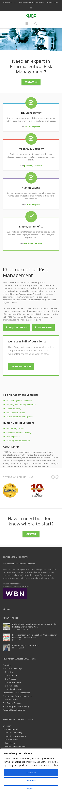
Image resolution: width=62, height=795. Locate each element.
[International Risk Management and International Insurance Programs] (15, 593)
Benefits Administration (15, 736)
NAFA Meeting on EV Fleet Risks (26, 645)
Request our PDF (17, 327)
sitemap (6, 609)
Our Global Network (13, 689)
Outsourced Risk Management (19, 416)
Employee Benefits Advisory (18, 432)
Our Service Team (13, 682)
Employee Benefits (11, 729)
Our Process (10, 679)
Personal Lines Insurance (14, 710)
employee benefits (33, 243)
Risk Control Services (15, 412)
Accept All (31, 772)
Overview (7, 665)
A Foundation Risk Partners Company (19, 563)
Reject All (31, 788)
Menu (31, 8)
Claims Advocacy (13, 408)
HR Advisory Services (15, 428)
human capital (33, 204)
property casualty (33, 165)
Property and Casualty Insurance (21, 404)
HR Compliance (13, 436)
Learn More (24, 586)
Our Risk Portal (11, 685)
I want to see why (21, 366)
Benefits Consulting (13, 732)
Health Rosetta (11, 739)
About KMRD (44, 327)
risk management (33, 126)
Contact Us (31, 82)
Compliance (10, 743)
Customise (31, 780)
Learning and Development (18, 440)
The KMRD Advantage (12, 668)
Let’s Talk (31, 534)
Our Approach (11, 675)
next (57, 477)
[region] (31, 771)
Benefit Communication (15, 746)
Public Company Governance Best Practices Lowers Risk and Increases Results (35, 636)
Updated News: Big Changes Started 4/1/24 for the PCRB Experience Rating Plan (34, 625)
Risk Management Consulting (19, 400)
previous (53, 477)
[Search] (35, 23)
